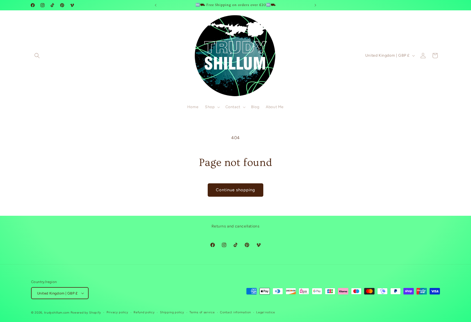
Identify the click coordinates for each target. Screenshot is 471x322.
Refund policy (144, 312)
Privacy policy (117, 312)
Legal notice (265, 312)
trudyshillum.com (57, 312)
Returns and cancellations (236, 226)
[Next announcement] (315, 5)
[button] (37, 56)
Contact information (235, 312)
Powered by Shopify (86, 312)
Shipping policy (172, 312)
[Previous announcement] (156, 5)
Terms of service (202, 312)
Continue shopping (235, 189)
